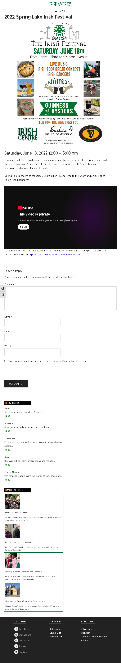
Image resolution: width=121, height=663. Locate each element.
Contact (85, 632)
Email (7, 332)
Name (8, 317)
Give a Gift (55, 632)
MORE (7, 416)
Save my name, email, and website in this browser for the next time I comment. (48, 361)
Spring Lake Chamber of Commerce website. (55, 255)
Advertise (86, 628)
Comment (10, 284)
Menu (62, 11)
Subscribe (54, 628)
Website (8, 346)
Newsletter (55, 636)
